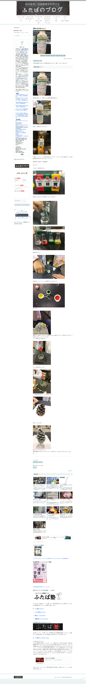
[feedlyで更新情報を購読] (34, 467)
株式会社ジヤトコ (19, 134)
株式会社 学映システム (20, 131)
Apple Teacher (23, 54)
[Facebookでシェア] (47, 55)
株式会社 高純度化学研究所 (21, 129)
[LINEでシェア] (58, 55)
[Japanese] (19, 30)
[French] (16, 30)
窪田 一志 (22, 47)
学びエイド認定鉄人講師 (22, 49)
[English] (15, 30)
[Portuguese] (21, 30)
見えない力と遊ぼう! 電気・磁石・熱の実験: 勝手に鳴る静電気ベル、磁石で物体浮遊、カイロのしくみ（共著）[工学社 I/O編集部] (22, 115)
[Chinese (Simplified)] (14, 30)
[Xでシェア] (42, 55)
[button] (63, 55)
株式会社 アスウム (19, 130)
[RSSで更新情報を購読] (36, 467)
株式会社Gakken (19, 123)
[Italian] (18, 30)
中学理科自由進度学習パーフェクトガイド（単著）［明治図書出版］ (22, 95)
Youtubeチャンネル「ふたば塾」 (22, 79)
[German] (17, 30)
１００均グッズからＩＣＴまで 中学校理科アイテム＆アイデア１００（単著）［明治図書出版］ (22, 99)
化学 (41, 60)
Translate (27, 32)
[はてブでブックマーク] (52, 55)
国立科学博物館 (19, 122)
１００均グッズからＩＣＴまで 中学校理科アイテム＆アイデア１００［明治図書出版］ (51, 558)
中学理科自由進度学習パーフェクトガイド (41, 586)
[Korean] (20, 30)
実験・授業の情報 (36, 60)
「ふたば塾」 (24, 77)
